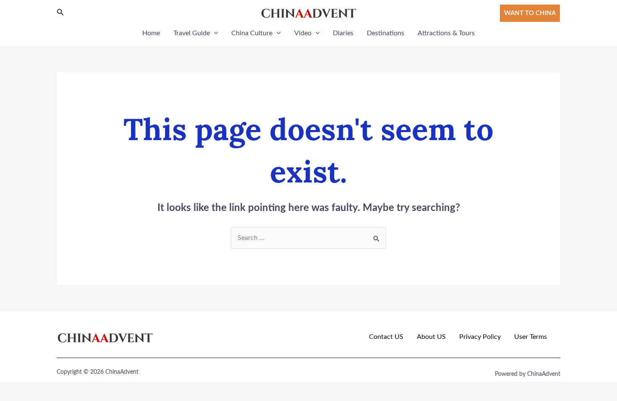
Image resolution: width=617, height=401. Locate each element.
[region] (109, 340)
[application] (214, 33)
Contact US (386, 336)
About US (431, 336)
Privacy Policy (480, 336)
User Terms (530, 336)
